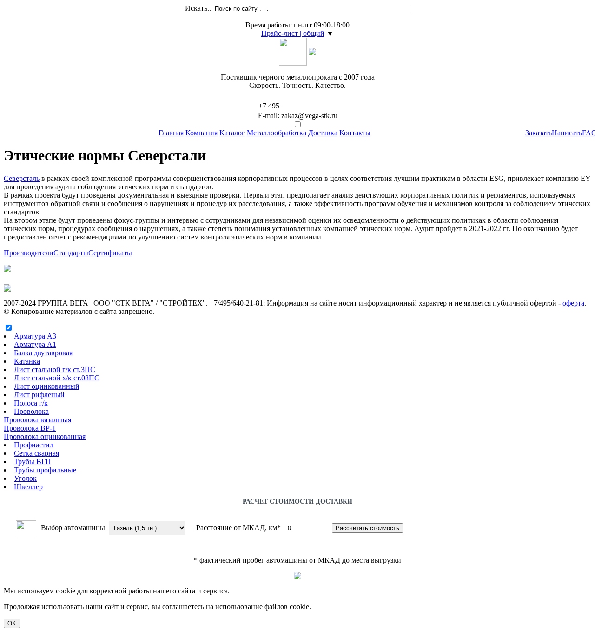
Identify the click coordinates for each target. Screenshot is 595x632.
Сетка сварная (36, 453)
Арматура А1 (35, 344)
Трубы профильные (45, 470)
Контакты (354, 133)
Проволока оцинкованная (45, 436)
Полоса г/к (31, 403)
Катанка (27, 361)
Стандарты (70, 253)
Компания (201, 133)
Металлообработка (276, 133)
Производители (28, 253)
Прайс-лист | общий (292, 33)
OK (11, 623)
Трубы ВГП (32, 462)
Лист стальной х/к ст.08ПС (56, 378)
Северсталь (22, 178)
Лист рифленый (39, 395)
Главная (171, 133)
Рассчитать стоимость (367, 528)
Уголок (25, 478)
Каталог (232, 133)
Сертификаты (110, 253)
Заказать (538, 133)
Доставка (322, 133)
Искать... (199, 8)
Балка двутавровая (43, 353)
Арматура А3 (35, 336)
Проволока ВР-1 (30, 428)
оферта (573, 303)
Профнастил (33, 445)
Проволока (31, 411)
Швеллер (28, 487)
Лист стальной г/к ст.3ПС (54, 369)
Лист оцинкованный (46, 386)
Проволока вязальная (37, 420)
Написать (567, 133)
